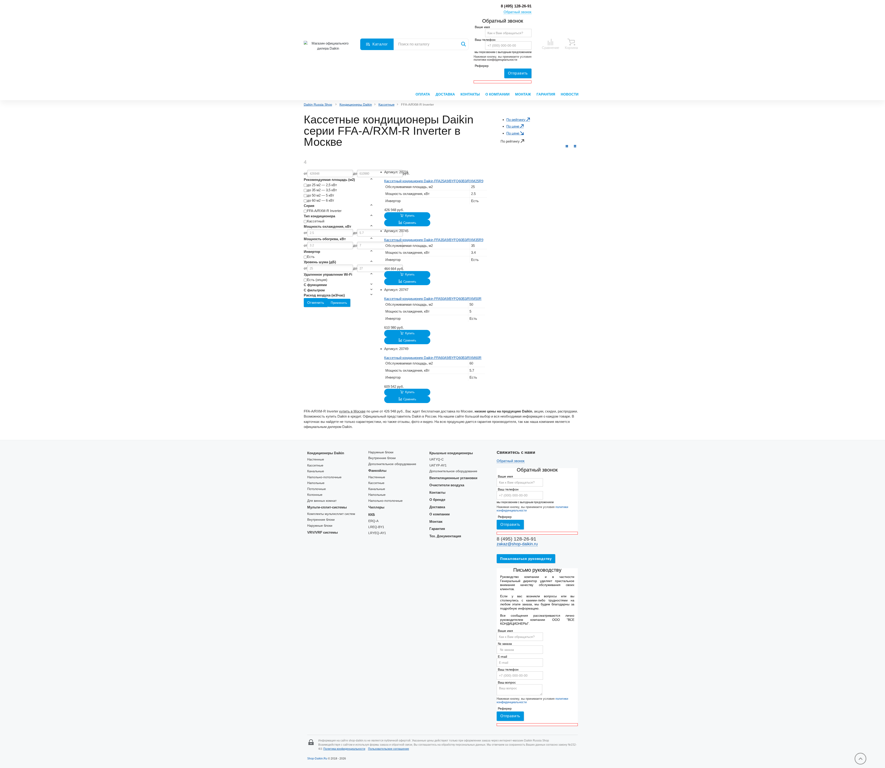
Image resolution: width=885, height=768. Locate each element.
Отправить (518, 73)
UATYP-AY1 (438, 465)
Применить (339, 303)
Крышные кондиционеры (451, 453)
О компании (497, 94)
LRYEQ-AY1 (377, 533)
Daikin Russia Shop (318, 104)
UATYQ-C (436, 459)
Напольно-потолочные (324, 477)
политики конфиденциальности (495, 59)
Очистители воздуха (446, 485)
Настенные (315, 459)
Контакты (470, 94)
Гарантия (546, 94)
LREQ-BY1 (376, 527)
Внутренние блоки (321, 519)
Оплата (423, 94)
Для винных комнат (321, 500)
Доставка (445, 94)
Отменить (315, 303)
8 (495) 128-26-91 (516, 6)
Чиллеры (376, 507)
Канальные (315, 471)
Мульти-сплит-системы (327, 507)
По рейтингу (516, 120)
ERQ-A (373, 521)
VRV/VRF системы (322, 532)
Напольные (315, 483)
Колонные (314, 494)
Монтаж (523, 94)
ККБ (371, 515)
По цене (513, 126)
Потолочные (316, 489)
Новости (569, 94)
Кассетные (386, 104)
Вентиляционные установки (453, 478)
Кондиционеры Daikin (355, 104)
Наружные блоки (319, 525)
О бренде (437, 500)
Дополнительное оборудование (392, 464)
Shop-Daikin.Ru (317, 758)
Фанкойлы (377, 470)
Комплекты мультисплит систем (331, 514)
